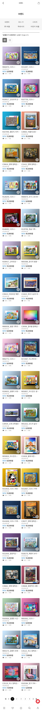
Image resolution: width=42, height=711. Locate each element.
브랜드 (7, 22)
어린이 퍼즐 (35, 26)
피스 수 (21, 22)
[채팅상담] (38, 701)
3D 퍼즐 (7, 26)
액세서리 (21, 26)
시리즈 (35, 22)
